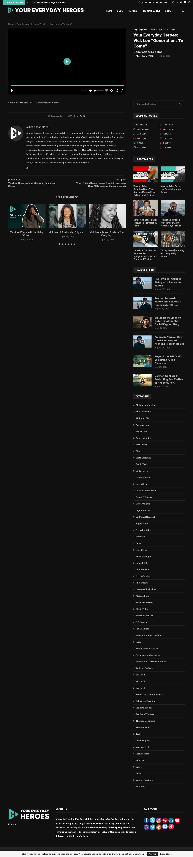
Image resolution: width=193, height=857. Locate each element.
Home (109, 11)
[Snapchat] (169, 2)
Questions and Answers (148, 655)
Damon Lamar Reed (146, 490)
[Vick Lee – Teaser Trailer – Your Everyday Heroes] (107, 216)
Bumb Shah (141, 464)
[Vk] (161, 2)
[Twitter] (142, 2)
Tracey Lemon (143, 727)
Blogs (138, 451)
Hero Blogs (141, 549)
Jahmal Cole (142, 562)
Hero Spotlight (143, 556)
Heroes (132, 11)
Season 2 (140, 681)
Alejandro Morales (145, 405)
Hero (138, 543)
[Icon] (145, 174)
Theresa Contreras (145, 720)
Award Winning (144, 437)
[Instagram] (146, 2)
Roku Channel (152, 11)
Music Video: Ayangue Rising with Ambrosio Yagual (168, 282)
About (169, 11)
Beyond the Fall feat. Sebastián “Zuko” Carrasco (168, 360)
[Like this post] (71, 116)
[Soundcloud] (165, 2)
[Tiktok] (189, 2)
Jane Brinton (142, 569)
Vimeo (139, 773)
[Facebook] (138, 2)
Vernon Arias (142, 753)
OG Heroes (141, 622)
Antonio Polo (142, 424)
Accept (152, 853)
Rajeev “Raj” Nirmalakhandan (151, 661)
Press (138, 641)
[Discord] (185, 2)
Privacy (12, 824)
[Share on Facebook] (74, 116)
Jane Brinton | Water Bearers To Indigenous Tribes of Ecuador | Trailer (145, 255)
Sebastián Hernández (147, 701)
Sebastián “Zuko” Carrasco (149, 694)
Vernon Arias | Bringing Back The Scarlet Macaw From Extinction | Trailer (144, 190)
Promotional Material (147, 648)
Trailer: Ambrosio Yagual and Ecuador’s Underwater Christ (62, 3)
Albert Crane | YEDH (144, 56)
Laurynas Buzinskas (146, 589)
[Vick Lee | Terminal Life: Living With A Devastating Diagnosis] (27, 216)
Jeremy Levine (143, 576)
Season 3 (140, 687)
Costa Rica (141, 483)
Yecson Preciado (144, 779)
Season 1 (140, 674)
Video (139, 766)
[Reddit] (181, 2)
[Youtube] (157, 2)
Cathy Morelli (143, 477)
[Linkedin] (153, 2)
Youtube (140, 786)
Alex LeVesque (143, 411)
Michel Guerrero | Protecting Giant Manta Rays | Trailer (171, 223)
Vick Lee (140, 760)
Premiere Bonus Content (148, 635)
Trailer (139, 733)
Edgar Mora (142, 523)
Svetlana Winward (145, 714)
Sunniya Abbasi (144, 707)
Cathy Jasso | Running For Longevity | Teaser (172, 253)
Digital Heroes (143, 510)
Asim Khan (141, 431)
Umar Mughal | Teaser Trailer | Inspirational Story (145, 223)
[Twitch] (173, 2)
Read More (166, 854)
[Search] (183, 11)
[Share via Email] (84, 116)
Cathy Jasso (142, 470)
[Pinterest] (150, 2)
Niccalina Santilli (144, 615)
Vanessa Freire (143, 747)
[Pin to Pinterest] (81, 116)
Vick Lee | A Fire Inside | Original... (67, 232)
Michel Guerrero (144, 602)
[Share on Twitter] (77, 116)
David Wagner (143, 503)
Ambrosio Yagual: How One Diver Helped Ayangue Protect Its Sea (169, 340)
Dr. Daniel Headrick (145, 516)
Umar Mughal (143, 740)
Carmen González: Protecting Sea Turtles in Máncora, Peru (169, 379)
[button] (27, 2)
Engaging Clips (143, 530)
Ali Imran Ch (142, 418)
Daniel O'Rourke (144, 497)
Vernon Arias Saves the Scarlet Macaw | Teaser (171, 189)
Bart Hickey (141, 444)
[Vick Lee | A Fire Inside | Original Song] (67, 216)
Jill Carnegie (142, 582)
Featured (140, 536)
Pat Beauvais (142, 628)
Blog (120, 11)
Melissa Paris (142, 595)
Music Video (142, 608)
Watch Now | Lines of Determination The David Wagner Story (168, 321)
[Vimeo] (177, 2)
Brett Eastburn (143, 457)
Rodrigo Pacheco (144, 668)
